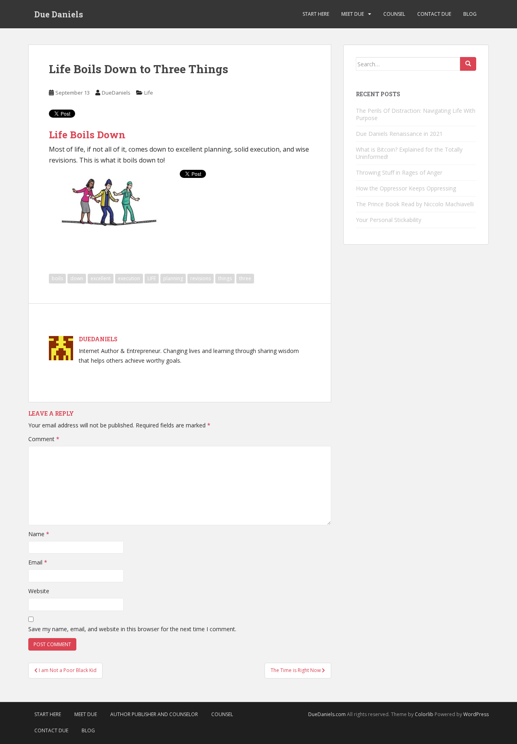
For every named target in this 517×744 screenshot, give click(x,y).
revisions (200, 278)
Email (37, 562)
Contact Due (434, 14)
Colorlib (424, 714)
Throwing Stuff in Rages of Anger (399, 172)
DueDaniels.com (327, 714)
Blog (470, 14)
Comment (43, 439)
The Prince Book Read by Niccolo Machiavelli (415, 204)
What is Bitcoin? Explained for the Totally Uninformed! (409, 153)
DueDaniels (116, 92)
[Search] (468, 64)
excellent (100, 278)
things (225, 278)
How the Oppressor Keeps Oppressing (406, 188)
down (76, 278)
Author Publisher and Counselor (154, 714)
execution (129, 278)
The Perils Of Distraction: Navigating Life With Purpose (415, 114)
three (245, 278)
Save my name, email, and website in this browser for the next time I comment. (132, 629)
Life (148, 92)
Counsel (394, 14)
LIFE (151, 278)
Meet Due (352, 14)
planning (173, 278)
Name (38, 534)
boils (57, 278)
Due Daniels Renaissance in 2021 (399, 133)
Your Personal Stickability (388, 220)
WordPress (476, 714)
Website (38, 591)
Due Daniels (58, 14)
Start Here (316, 14)
